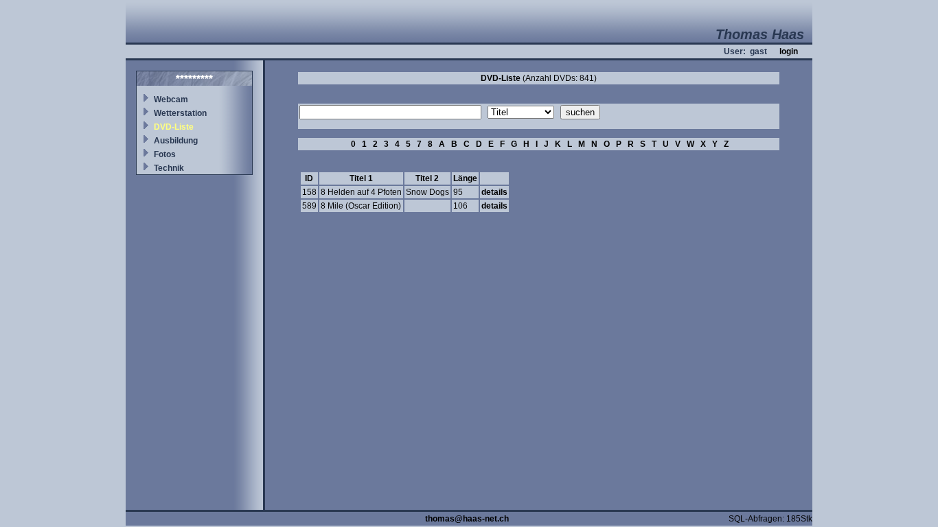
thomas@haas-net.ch (467, 519)
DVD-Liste (174, 127)
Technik (169, 168)
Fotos (165, 154)
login (788, 51)
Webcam (171, 99)
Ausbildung (176, 140)
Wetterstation (180, 113)
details (494, 192)
